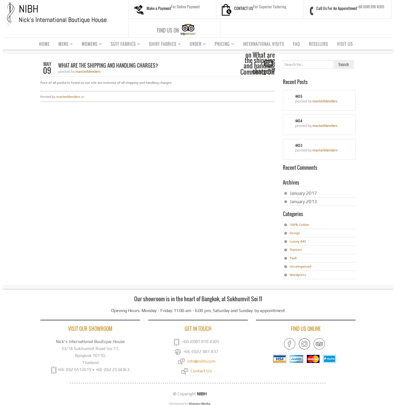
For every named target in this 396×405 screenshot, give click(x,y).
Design (295, 233)
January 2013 (303, 201)
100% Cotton (299, 225)
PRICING (220, 45)
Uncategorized (300, 266)
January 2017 (303, 193)
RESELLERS (318, 44)
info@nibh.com (201, 361)
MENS (61, 45)
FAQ (296, 44)
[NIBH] (56, 14)
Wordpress (298, 275)
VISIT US (345, 44)
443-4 (298, 121)
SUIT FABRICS (121, 45)
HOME (44, 44)
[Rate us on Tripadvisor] (319, 343)
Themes (296, 250)
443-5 (298, 96)
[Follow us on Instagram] (304, 343)
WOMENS (88, 45)
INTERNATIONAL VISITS (263, 44)
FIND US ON (168, 30)
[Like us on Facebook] (289, 343)
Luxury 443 (298, 241)
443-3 (298, 145)
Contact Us (201, 370)
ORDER (194, 45)
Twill (293, 258)
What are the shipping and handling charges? (108, 65)
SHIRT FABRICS (160, 45)
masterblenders (88, 72)
